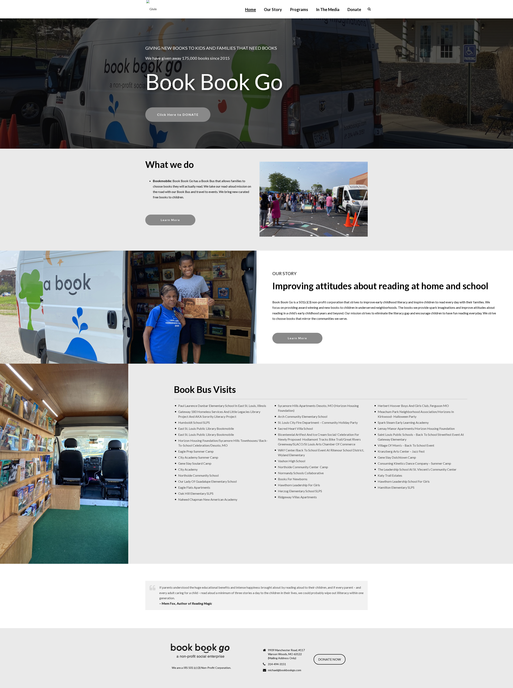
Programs (299, 9)
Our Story (273, 9)
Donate (354, 9)
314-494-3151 (277, 664)
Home (250, 9)
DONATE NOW (329, 659)
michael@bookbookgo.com (284, 670)
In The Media (327, 9)
